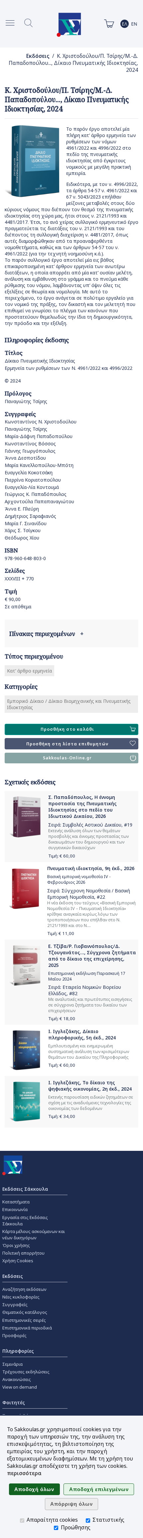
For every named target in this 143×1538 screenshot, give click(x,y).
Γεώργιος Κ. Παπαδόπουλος (36, 494)
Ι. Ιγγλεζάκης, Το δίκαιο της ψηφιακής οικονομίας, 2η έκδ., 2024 (90, 1085)
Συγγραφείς (15, 1304)
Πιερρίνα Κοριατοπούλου (33, 480)
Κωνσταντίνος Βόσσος (30, 443)
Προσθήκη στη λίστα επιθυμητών (67, 744)
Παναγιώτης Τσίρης (26, 401)
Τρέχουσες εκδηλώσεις (26, 1372)
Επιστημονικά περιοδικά (27, 1328)
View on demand (19, 1387)
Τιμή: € (61, 856)
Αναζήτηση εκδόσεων (24, 1289)
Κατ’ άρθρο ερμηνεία (29, 671)
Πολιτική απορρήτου (23, 1253)
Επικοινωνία (15, 1209)
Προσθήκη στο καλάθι (67, 729)
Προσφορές (14, 1335)
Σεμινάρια (12, 1364)
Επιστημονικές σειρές (24, 1320)
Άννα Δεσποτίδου (25, 458)
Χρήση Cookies (17, 1261)
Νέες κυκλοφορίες (21, 1297)
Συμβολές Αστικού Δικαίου (92, 825)
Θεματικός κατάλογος (24, 1312)
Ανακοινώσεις (16, 1379)
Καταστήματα (16, 1202)
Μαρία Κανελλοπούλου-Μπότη (39, 465)
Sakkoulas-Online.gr (67, 758)
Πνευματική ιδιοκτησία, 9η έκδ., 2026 (90, 868)
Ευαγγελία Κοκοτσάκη (29, 472)
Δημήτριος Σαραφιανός (30, 516)
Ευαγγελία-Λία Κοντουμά (32, 487)
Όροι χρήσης (16, 1245)
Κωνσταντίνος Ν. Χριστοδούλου (40, 421)
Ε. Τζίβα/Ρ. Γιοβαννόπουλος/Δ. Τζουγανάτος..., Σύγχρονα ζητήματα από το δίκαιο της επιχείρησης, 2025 (92, 955)
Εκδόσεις (38, 56)
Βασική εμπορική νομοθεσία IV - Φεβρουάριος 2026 (79, 879)
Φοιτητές (13, 1402)
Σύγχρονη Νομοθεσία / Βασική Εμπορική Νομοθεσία (88, 893)
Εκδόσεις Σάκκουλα (25, 1189)
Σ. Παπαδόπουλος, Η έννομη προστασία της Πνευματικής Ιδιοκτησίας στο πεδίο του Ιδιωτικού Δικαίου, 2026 (82, 806)
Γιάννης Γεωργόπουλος (30, 451)
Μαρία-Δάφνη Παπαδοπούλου (38, 436)
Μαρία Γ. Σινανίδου (26, 523)
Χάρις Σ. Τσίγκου (23, 530)
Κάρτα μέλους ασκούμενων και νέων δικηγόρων (33, 1234)
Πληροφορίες (18, 1351)
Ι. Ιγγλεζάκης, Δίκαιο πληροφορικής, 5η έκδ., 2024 (82, 1034)
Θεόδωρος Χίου (22, 538)
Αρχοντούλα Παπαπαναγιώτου (39, 501)
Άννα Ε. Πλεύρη (22, 509)
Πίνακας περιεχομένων (46, 634)
